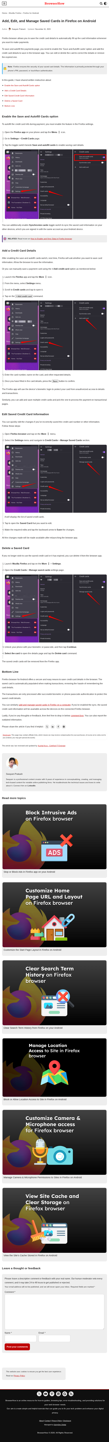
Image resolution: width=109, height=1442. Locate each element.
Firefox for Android (31, 13)
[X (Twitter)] (47, 726)
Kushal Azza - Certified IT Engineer (51, 746)
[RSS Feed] (71, 1393)
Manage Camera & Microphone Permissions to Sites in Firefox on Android (43, 1177)
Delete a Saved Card (13, 101)
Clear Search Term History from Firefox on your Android (33, 1028)
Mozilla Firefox (15, 13)
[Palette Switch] (105, 3)
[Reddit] (64, 726)
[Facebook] (58, 726)
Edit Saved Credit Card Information (19, 96)
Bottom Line (10, 106)
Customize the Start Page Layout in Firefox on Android (32, 950)
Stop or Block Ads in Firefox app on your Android (29, 872)
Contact (48, 1421)
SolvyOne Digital (60, 1425)
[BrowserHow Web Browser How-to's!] (54, 3)
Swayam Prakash (19, 29)
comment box (77, 715)
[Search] (101, 3)
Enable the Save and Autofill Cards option (22, 85)
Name (8, 1333)
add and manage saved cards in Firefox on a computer (45, 705)
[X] (39, 1393)
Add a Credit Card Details (15, 91)
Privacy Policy (19, 1376)
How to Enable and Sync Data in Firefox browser (51, 239)
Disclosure (7, 735)
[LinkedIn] (52, 726)
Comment (10, 1292)
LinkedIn (32, 786)
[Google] (64, 1393)
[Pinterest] (52, 1393)
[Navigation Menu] (4, 3)
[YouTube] (45, 1393)
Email (42, 1333)
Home (4, 13)
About (41, 1421)
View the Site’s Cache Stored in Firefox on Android (30, 1255)
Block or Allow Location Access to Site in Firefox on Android (35, 1099)
